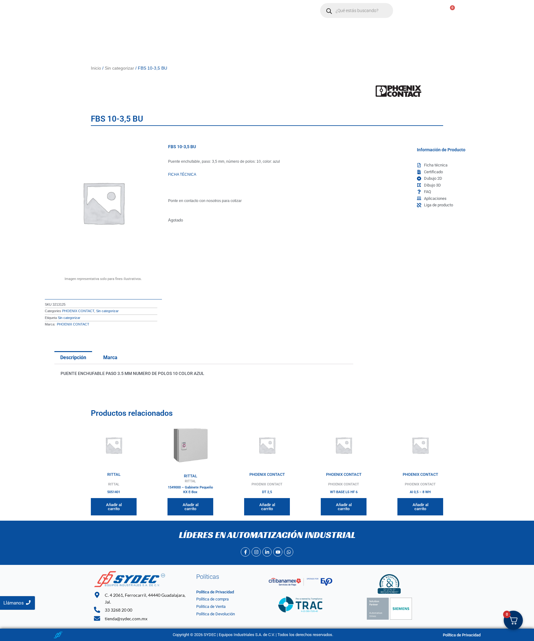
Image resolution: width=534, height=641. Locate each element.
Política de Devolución (215, 614)
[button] (182, 10)
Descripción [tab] (73, 357)
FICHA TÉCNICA (182, 174)
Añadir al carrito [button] (114, 506)
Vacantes (244, 10)
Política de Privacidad (215, 592)
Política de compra (212, 599)
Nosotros (151, 10)
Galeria (272, 10)
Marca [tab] (110, 357)
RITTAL (114, 474)
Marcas (179, 10)
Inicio (126, 10)
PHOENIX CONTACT (78, 311)
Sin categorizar (119, 68)
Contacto (213, 10)
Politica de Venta (211, 606)
